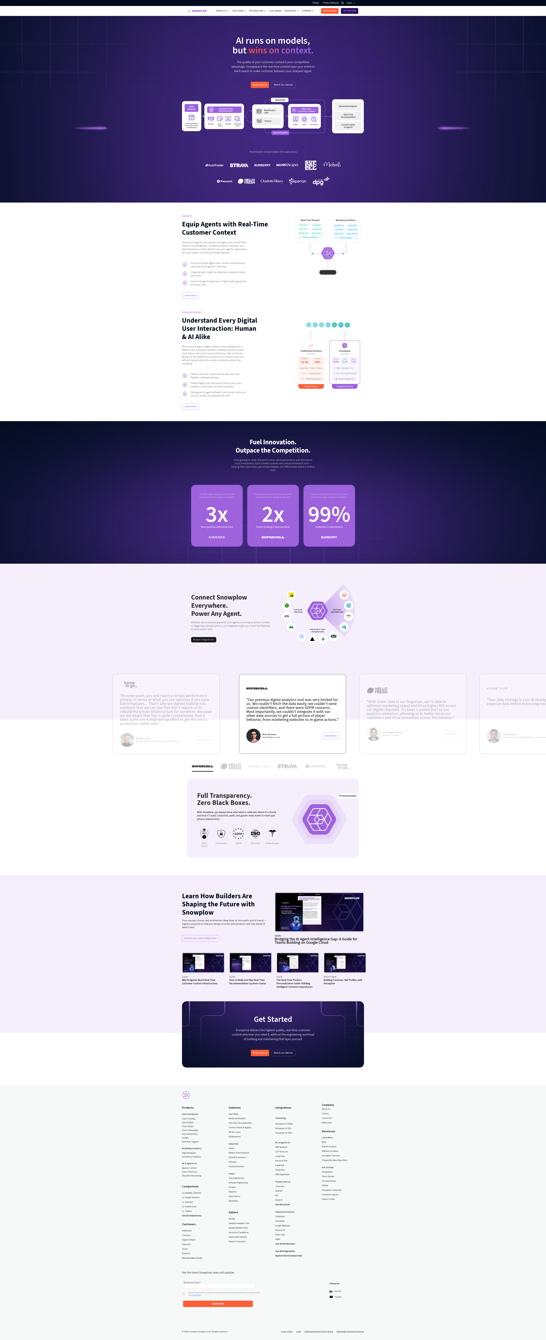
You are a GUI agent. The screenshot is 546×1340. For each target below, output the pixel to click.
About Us (326, 1109)
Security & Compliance (238, 1232)
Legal (298, 1331)
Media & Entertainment (239, 1152)
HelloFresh (187, 1230)
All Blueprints (235, 1136)
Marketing (233, 1200)
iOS (276, 1195)
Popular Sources (283, 1181)
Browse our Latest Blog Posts (200, 938)
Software (233, 1161)
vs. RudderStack (189, 1206)
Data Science (234, 1196)
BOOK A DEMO (329, 10)
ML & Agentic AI (189, 1163)
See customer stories (192, 1258)
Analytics (233, 1191)
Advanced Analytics (237, 1118)
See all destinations (285, 1243)
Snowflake (280, 1221)
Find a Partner (328, 1176)
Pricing (316, 2)
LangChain (280, 1156)
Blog (324, 1142)
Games (232, 1148)
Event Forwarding (190, 1130)
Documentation (329, 1181)
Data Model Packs (190, 1134)
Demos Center (328, 1199)
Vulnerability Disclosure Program (350, 1331)
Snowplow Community (332, 1190)
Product (232, 1187)
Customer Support (330, 1194)
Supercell (186, 1244)
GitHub (325, 1185)
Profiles (185, 1137)
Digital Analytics (189, 1153)
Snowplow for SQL (283, 1128)
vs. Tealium (187, 1211)
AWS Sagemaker (282, 1174)
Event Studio (188, 1126)
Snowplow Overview (331, 1155)
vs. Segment (187, 1202)
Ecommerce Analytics (191, 1156)
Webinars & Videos (330, 1151)
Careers (325, 1113)
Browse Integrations (203, 639)
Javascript (279, 1186)
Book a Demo (260, 85)
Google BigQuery (282, 1225)
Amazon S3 (280, 1230)
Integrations (327, 1171)
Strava (185, 1248)
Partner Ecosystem (237, 1241)
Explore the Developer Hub (288, 1255)
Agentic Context (189, 1168)
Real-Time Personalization (240, 1123)
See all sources (282, 1204)
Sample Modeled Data (238, 1227)
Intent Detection (189, 1171)
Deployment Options (238, 1237)
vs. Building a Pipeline (191, 1192)
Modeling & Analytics (192, 1148)
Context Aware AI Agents (240, 1127)
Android (278, 1190)
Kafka (277, 1239)
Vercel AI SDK (281, 1160)
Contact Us (327, 1118)
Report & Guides (329, 1146)
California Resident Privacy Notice (318, 1331)
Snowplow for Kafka (284, 1123)
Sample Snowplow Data (239, 1223)
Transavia (186, 1235)
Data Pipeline (188, 1122)
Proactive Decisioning (191, 1175)
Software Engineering (238, 1182)
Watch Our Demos (283, 85)
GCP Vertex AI (281, 1151)
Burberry (186, 1253)
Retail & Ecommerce (237, 1157)
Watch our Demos (283, 1053)
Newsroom (327, 1122)
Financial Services (236, 1166)
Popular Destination (284, 1212)
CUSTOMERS (275, 11)
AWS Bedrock (281, 1147)
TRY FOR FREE (349, 10)
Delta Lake (280, 1234)
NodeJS (278, 1200)
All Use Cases (235, 1132)
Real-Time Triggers (190, 1141)
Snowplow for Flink (283, 1132)
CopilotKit (279, 1165)
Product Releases (331, 2)
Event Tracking (188, 1118)
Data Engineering (236, 1178)
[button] (223, 11)
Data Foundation (190, 1114)
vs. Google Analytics (191, 1197)
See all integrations (285, 1251)
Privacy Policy (287, 1331)
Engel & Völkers (189, 1239)
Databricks (280, 1169)
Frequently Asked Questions (334, 1160)
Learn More (190, 295)
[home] (197, 11)
